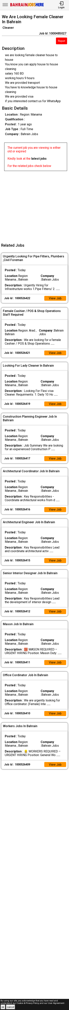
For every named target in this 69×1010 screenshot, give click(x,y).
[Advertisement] (34, 205)
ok (3, 1007)
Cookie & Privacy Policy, (28, 1003)
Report (61, 40)
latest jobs (39, 158)
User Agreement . (56, 1003)
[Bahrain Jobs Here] (27, 6)
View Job (55, 298)
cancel (10, 1007)
